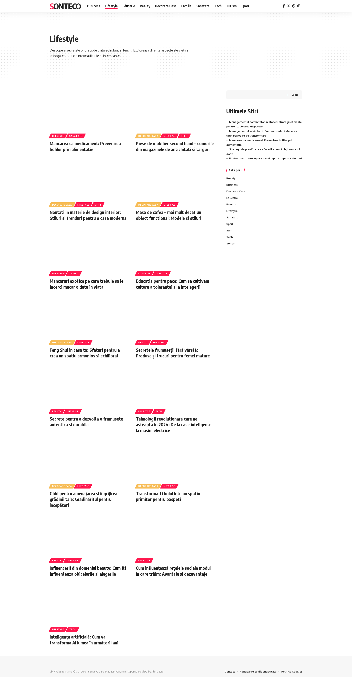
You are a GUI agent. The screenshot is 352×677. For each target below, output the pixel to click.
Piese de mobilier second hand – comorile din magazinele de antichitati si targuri (175, 146)
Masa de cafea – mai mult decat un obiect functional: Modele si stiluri (168, 215)
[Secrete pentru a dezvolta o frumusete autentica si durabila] (89, 389)
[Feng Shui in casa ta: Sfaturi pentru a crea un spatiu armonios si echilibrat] (89, 320)
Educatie (144, 273)
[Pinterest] (293, 6)
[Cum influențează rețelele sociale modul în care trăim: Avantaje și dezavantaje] (175, 538)
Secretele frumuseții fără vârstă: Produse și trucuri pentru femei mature (173, 353)
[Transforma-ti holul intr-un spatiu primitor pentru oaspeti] (175, 463)
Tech (159, 411)
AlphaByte (158, 671)
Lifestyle (58, 136)
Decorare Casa (148, 136)
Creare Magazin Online (110, 671)
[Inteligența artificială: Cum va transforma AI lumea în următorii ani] (89, 607)
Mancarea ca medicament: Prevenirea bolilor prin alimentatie (85, 146)
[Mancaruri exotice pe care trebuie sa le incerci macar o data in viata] (89, 251)
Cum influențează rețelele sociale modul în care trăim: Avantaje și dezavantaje (173, 571)
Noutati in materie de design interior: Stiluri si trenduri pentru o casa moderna (88, 215)
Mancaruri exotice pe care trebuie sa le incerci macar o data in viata (86, 284)
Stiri (184, 136)
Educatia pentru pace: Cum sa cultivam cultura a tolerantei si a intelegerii (172, 284)
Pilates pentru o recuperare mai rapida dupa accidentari (265, 158)
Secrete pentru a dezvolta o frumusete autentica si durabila (86, 421)
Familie (231, 204)
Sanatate (75, 136)
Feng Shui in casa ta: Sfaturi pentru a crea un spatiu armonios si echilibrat (85, 353)
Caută (295, 94)
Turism (73, 273)
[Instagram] (298, 6)
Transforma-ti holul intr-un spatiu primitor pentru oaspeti (168, 496)
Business (232, 184)
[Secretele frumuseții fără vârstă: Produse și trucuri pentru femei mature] (175, 320)
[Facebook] (284, 6)
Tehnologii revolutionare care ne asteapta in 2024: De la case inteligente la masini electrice (173, 424)
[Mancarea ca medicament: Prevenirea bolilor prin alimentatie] (89, 113)
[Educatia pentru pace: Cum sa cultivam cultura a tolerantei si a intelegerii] (175, 251)
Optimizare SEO (137, 671)
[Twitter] (288, 6)
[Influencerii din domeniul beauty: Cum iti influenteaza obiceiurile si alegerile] (89, 538)
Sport (229, 224)
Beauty (142, 342)
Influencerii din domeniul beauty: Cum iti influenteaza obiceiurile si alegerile (88, 571)
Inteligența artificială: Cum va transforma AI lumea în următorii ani (84, 639)
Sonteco (65, 6)
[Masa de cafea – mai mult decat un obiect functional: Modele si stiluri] (175, 182)
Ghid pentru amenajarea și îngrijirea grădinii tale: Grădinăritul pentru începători (83, 499)
